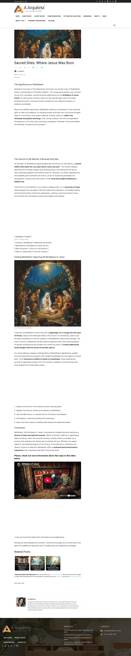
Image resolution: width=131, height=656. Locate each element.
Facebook (59, 576)
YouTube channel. (75, 576)
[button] (114, 25)
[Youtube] (116, 1)
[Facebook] (97, 1)
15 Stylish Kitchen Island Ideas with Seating (77, 635)
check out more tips (56, 574)
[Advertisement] (47, 141)
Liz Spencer (21, 71)
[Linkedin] (102, 1)
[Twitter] (110, 1)
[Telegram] (108, 1)
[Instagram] (99, 1)
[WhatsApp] (113, 1)
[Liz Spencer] (15, 71)
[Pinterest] (105, 1)
